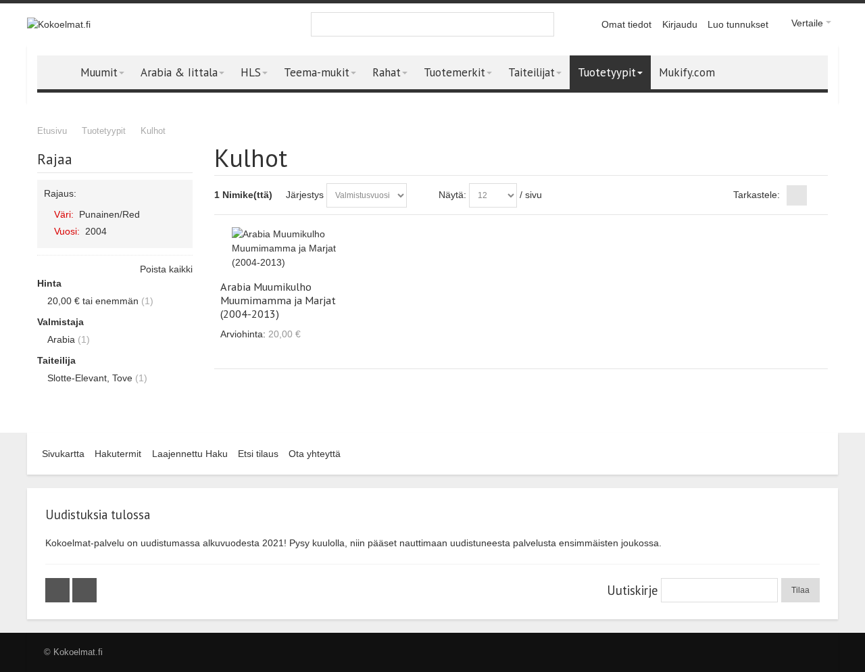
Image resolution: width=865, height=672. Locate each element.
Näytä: (452, 194)
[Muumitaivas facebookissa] (58, 590)
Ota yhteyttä (315, 453)
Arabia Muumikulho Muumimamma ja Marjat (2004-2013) (278, 300)
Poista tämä (180, 214)
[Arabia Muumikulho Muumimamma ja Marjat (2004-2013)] (291, 248)
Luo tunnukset (738, 24)
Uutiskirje (632, 590)
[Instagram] (84, 590)
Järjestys (305, 194)
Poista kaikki (166, 269)
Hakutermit (118, 453)
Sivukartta (63, 453)
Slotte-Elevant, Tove (89, 378)
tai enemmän (93, 300)
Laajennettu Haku (190, 453)
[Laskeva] (420, 195)
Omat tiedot (626, 24)
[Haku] (541, 24)
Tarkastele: (756, 194)
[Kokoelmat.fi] (59, 25)
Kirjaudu (679, 24)
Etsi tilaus (258, 453)
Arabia (61, 339)
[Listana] (818, 195)
